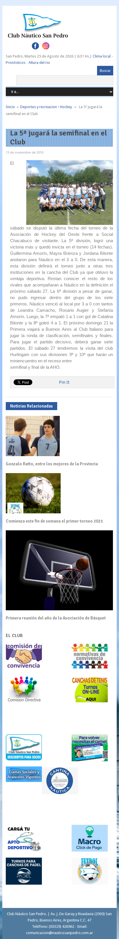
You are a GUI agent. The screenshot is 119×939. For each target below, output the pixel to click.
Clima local (102, 56)
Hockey (66, 107)
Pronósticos (15, 62)
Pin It (64, 382)
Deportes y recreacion (38, 107)
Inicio (10, 107)
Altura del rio (39, 62)
